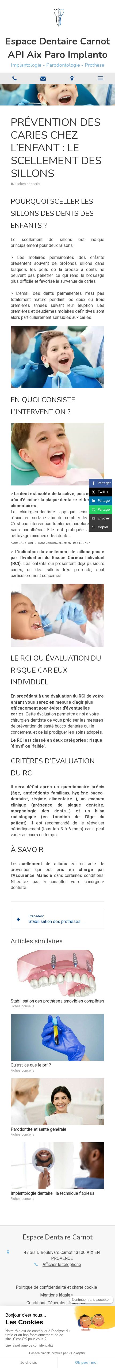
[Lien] (43, 78)
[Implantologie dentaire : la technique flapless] (57, 1165)
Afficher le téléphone (62, 1264)
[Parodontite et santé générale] (57, 1101)
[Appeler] (14, 78)
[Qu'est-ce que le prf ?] (57, 1037)
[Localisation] (71, 78)
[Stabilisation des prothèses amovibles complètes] (57, 973)
